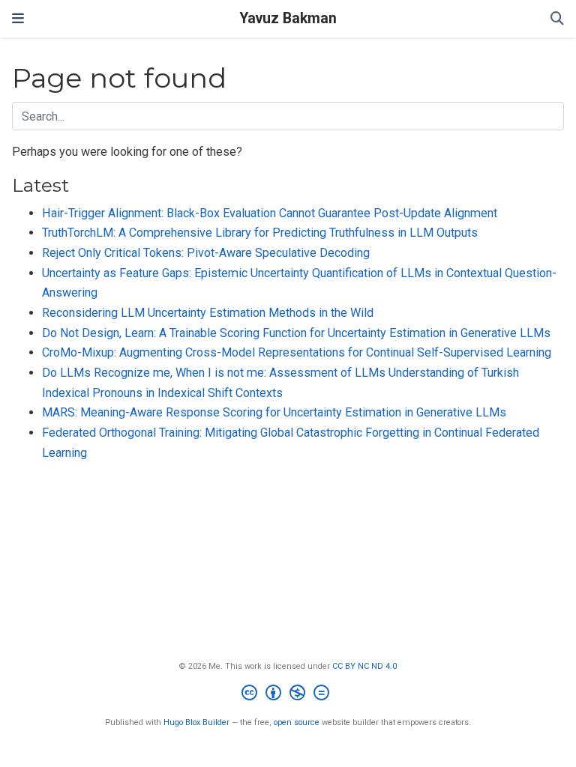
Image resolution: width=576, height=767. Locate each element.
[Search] (557, 19)
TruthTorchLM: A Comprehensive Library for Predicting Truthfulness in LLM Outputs (260, 232)
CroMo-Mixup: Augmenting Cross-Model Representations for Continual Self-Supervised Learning (296, 352)
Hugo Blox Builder (197, 722)
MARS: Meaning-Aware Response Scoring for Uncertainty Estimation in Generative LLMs (274, 412)
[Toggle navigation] (18, 18)
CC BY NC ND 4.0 (364, 666)
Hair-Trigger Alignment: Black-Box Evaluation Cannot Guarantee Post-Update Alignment (269, 213)
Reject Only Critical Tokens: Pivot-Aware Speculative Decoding (206, 253)
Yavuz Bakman (288, 18)
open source (297, 722)
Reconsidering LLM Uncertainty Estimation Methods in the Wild (208, 313)
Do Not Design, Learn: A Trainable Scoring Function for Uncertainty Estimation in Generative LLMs (296, 333)
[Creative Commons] (288, 694)
